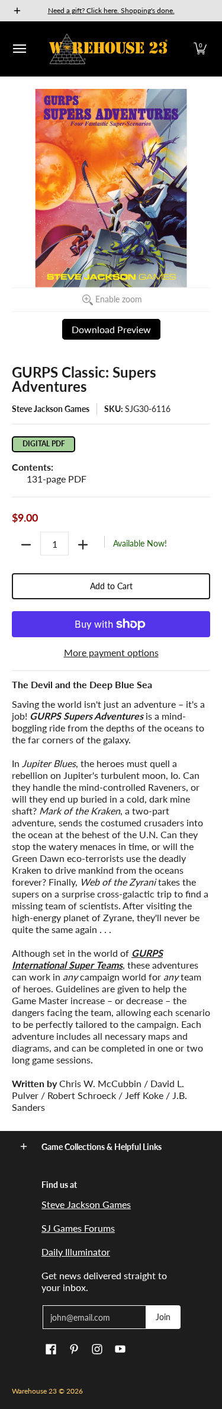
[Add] (83, 544)
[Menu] (19, 48)
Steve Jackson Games (50, 409)
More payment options (111, 652)
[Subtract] (26, 544)
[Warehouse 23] (108, 49)
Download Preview (111, 329)
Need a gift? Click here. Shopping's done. (111, 10)
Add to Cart (111, 586)
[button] (200, 48)
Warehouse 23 (34, 1390)
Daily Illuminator (75, 1251)
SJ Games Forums (78, 1228)
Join (163, 1317)
